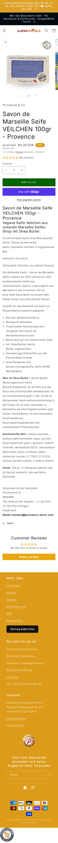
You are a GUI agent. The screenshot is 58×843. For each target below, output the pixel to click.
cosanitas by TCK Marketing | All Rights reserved (32, 820)
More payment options (29, 199)
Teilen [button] (10, 523)
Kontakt (11, 592)
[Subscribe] (47, 775)
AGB (9, 613)
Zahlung (11, 599)
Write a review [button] (29, 556)
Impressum (13, 585)
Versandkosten (16, 718)
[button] (4, 30)
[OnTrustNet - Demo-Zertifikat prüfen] (29, 835)
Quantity (7, 163)
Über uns (12, 677)
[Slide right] (36, 95)
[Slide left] (21, 95)
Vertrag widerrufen (22, 629)
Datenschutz (14, 620)
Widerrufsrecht (16, 606)
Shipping (19, 152)
